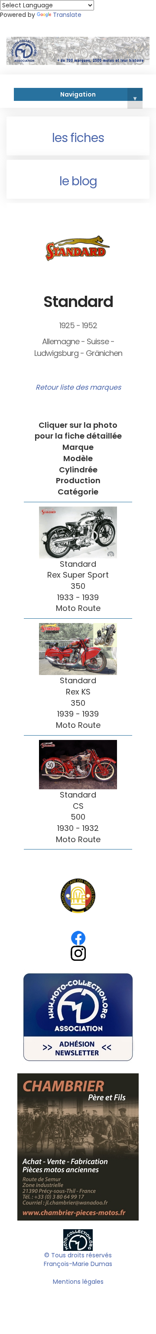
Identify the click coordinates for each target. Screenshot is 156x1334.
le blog (78, 181)
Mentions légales (78, 1281)
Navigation (98, 95)
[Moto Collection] (78, 1239)
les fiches (78, 137)
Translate (67, 14)
